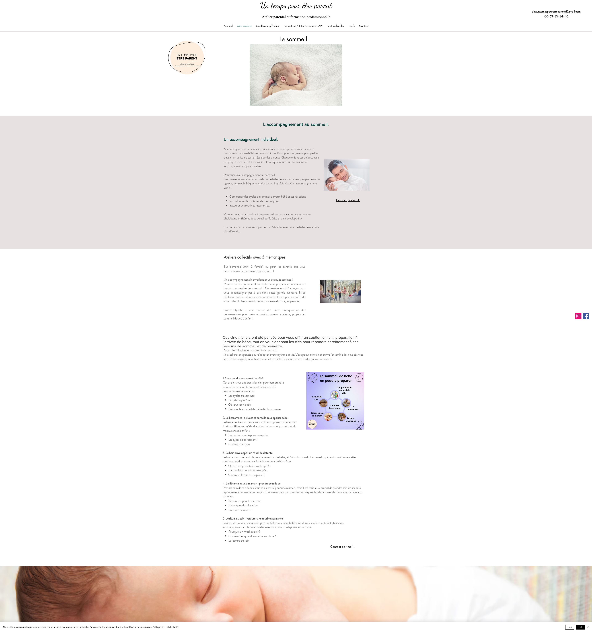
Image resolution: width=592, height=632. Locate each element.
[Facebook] (586, 316)
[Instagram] (578, 316)
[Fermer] (588, 627)
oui (580, 627)
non (570, 627)
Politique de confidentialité (165, 627)
